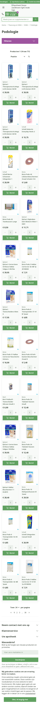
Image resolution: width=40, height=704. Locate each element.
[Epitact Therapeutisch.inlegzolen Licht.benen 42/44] (10, 116)
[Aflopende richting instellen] (29, 56)
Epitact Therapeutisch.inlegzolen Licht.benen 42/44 (12, 131)
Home (4, 25)
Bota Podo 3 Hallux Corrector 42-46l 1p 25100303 (29, 266)
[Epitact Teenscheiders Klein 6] (10, 296)
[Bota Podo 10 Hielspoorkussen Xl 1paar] (29, 476)
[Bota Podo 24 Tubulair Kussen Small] (29, 386)
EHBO (26, 25)
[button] (20, 41)
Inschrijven (20, 660)
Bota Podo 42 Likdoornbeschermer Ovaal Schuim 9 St (30, 176)
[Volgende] (28, 612)
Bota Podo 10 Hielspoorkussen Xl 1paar (29, 491)
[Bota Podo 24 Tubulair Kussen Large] (29, 431)
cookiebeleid (30, 693)
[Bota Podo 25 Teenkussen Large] (10, 206)
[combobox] (17, 19)
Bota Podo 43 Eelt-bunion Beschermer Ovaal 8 (29, 356)
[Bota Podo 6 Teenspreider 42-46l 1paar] (10, 566)
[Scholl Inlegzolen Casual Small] (29, 521)
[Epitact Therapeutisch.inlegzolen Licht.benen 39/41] (29, 71)
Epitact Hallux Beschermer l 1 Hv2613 (8, 489)
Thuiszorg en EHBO (15, 25)
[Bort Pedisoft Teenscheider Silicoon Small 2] (10, 386)
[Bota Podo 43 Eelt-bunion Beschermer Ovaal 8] (29, 341)
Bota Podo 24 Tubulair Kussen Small (28, 401)
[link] (11, 612)
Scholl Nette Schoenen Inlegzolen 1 (7, 176)
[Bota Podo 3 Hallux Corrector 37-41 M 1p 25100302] (29, 566)
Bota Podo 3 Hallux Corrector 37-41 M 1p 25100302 (29, 581)
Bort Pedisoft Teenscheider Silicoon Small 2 (8, 401)
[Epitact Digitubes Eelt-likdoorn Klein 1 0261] (29, 206)
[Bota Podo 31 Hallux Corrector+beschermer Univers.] (10, 341)
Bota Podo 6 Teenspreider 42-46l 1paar (10, 581)
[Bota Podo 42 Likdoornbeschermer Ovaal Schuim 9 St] (29, 161)
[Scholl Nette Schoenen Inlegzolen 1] (10, 161)
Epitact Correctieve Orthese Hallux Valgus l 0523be (10, 446)
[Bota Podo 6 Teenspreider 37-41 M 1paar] (29, 296)
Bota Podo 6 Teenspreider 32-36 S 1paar (10, 536)
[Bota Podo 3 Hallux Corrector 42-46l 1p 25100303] (29, 251)
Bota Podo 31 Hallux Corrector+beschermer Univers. (11, 356)
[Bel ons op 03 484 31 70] (3, 14)
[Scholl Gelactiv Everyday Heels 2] (29, 116)
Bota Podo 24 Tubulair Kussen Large (28, 446)
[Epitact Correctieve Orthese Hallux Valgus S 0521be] (10, 251)
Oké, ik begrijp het (20, 699)
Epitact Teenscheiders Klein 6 (10, 311)
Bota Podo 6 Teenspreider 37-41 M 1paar (29, 311)
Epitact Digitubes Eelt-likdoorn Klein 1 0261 (29, 221)
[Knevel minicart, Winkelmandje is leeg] (7, 14)
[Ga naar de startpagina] (22, 7)
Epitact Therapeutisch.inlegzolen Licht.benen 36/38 (12, 86)
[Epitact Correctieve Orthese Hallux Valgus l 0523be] (10, 431)
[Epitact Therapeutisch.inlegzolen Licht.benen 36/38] (10, 71)
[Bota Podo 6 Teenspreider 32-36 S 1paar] (10, 521)
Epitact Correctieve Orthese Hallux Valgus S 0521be (10, 266)
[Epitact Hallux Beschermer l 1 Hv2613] (10, 476)
